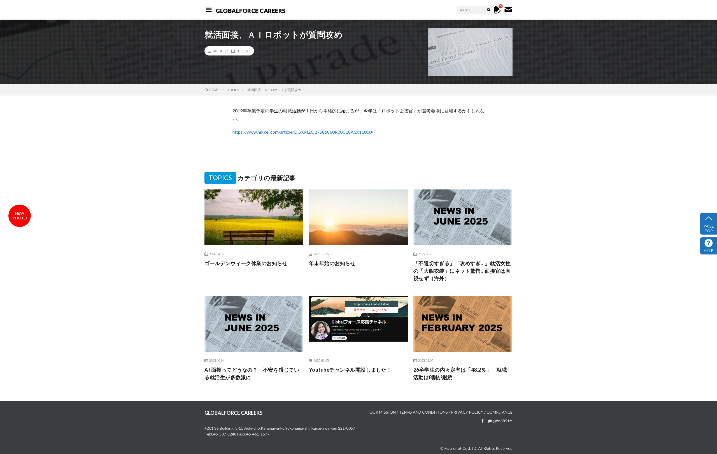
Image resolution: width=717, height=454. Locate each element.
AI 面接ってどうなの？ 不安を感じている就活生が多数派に (251, 373)
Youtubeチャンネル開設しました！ (350, 370)
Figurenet (453, 448)
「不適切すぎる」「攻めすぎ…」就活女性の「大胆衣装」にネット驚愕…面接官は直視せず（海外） (462, 270)
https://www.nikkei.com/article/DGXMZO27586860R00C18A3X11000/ (302, 132)
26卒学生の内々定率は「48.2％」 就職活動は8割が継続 (460, 373)
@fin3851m (502, 420)
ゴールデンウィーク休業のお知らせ (245, 263)
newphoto (20, 215)
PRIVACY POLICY (467, 412)
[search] (489, 10)
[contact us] (508, 12)
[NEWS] (497, 12)
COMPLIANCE (499, 412)
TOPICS (242, 51)
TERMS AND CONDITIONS (423, 412)
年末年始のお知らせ (332, 263)
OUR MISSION (382, 412)
